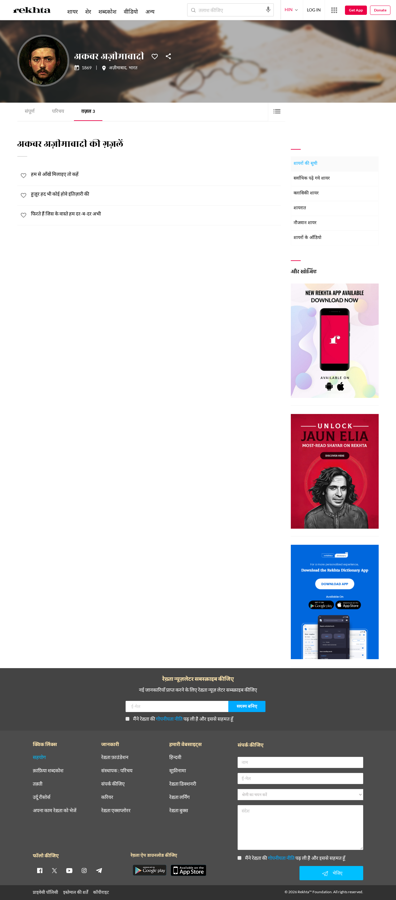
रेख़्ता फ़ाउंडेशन (114, 757)
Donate (380, 10)
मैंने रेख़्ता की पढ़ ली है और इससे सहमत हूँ (183, 719)
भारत (133, 68)
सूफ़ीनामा (177, 770)
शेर (88, 11)
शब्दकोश (107, 11)
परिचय (58, 112)
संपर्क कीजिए (113, 784)
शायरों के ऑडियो (307, 238)
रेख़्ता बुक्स (178, 810)
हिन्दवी (175, 757)
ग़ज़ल (88, 112)
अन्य (149, 11)
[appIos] (188, 870)
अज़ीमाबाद (117, 68)
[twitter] (54, 870)
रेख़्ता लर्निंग (179, 797)
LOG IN (314, 9)
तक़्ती (37, 784)
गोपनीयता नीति (169, 719)
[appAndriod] (149, 870)
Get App (356, 10)
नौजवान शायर (305, 223)
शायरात (300, 208)
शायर (72, 11)
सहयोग (39, 757)
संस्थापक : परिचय (116, 770)
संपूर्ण (30, 112)
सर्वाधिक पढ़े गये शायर (312, 178)
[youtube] (69, 870)
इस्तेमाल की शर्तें (75, 892)
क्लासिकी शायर (306, 193)
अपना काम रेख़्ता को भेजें (54, 810)
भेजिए (337, 873)
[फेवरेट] (154, 56)
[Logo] (32, 11)
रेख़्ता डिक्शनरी (182, 784)
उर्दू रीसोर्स (41, 797)
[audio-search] (268, 9)
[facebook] (40, 870)
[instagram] (84, 870)
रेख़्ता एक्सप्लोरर (116, 810)
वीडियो (131, 11)
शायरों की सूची (305, 164)
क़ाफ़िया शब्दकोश (48, 770)
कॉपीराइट (101, 892)
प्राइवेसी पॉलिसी (45, 892)
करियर (107, 797)
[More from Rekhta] (334, 10)
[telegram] (99, 870)
